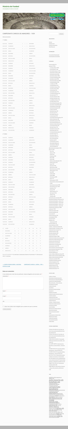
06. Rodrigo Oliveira (53, 75)
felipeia (57, 395)
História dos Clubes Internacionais (55, 237)
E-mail (4, 296)
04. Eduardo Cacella (53, 72)
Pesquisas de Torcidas (53, 263)
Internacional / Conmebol (54, 244)
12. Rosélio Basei (53, 85)
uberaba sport (52, 416)
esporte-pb (60, 393)
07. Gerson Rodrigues (54, 77)
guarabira (52, 397)
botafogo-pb (54, 382)
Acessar (50, 42)
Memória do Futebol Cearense (55, 308)
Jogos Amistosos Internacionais (55, 247)
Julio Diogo (8, 256)
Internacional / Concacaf (54, 242)
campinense (53, 392)
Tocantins (52, 196)
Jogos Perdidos (52, 307)
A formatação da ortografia (54, 56)
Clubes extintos (53, 393)
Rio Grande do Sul (53, 186)
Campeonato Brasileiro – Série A (55, 201)
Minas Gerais (52, 170)
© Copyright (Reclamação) (54, 54)
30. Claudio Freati (53, 114)
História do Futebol (11, 6)
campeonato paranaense (54, 391)
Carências (51, 209)
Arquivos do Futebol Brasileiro (55, 281)
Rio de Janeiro (32, 254)
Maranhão (52, 165)
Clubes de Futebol (52, 210)
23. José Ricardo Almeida (54, 103)
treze (58, 413)
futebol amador (61, 395)
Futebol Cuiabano (52, 295)
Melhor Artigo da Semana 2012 (55, 257)
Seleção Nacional (52, 265)
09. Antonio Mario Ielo (54, 80)
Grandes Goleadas (52, 233)
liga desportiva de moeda (55, 399)
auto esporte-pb (56, 380)
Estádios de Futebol (53, 292)
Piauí (51, 178)
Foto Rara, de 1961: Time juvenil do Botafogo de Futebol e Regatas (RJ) (57, 331)
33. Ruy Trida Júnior (53, 119)
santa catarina (54, 407)
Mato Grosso (52, 167)
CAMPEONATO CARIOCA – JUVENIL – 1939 (33, 264)
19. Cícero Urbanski (53, 96)
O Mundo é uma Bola (53, 258)
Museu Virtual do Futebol (54, 311)
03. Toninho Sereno (53, 71)
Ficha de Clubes (52, 223)
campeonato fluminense (53, 383)
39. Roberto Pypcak (53, 128)
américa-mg (52, 377)
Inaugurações (52, 221)
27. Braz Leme (52, 109)
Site (3, 301)
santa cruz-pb (52, 408)
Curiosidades (51, 217)
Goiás (51, 164)
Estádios (50, 220)
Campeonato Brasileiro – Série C (55, 204)
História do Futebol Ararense (54, 303)
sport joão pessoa (53, 410)
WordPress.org (52, 46)
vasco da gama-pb (52, 417)
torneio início (52, 413)
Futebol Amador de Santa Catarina (56, 294)
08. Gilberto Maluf (53, 79)
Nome (4, 291)
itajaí (56, 397)
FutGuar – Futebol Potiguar (54, 302)
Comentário (6, 276)
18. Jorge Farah (53, 95)
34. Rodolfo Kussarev (54, 120)
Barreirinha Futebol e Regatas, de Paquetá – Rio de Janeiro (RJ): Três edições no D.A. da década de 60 (57, 356)
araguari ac (59, 377)
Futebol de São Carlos (53, 297)
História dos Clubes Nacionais (55, 239)
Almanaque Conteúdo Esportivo (55, 278)
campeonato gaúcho (54, 384)
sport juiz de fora (53, 412)
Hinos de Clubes (52, 234)
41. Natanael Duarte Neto (55, 132)
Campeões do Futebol (53, 284)
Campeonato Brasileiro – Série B (55, 202)
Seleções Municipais (53, 268)
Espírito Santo (52, 162)
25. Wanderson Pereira (54, 106)
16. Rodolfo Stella (53, 91)
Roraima (51, 189)
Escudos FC (51, 290)
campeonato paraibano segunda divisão (57, 390)
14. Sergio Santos (53, 88)
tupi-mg (62, 413)
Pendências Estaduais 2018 (54, 260)
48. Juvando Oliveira (54, 143)
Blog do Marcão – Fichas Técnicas (55, 282)
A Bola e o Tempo (52, 276)
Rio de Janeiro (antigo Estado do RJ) (57, 181)
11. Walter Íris (52, 83)
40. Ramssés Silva (53, 130)
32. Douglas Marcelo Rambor (55, 117)
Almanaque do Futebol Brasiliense (55, 279)
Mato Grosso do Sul (54, 168)
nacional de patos (53, 404)
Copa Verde (51, 213)
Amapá (51, 154)
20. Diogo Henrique (53, 98)
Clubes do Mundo (52, 286)
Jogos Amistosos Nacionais (54, 249)
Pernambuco (52, 176)
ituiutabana (60, 397)
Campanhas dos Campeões (54, 197)
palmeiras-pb (53, 405)
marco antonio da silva (53, 359)
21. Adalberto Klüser (54, 99)
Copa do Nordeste (52, 212)
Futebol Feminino (52, 231)
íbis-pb (57, 417)
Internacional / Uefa (53, 246)
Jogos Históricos (52, 250)
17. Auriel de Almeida (54, 93)
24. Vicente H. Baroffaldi (54, 104)
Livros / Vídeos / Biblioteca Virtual (55, 254)
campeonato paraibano (54, 387)
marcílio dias (53, 401)
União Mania (51, 321)
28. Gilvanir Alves (53, 111)
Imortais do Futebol (53, 305)
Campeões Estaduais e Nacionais (55, 199)
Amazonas (52, 156)
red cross (59, 405)
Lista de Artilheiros (52, 252)
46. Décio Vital (52, 140)
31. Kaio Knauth (53, 115)
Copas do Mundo (52, 215)
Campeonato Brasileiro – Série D (55, 205)
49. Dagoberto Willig (54, 144)
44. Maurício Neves (53, 136)
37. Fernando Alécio (54, 125)
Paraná (51, 175)
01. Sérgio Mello (53, 67)
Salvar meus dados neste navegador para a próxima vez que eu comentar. (21, 306)
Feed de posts (52, 43)
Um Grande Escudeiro (53, 319)
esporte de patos (52, 394)
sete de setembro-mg (55, 410)
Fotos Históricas (52, 225)
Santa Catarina (53, 191)
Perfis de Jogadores (53, 262)
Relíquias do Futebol (53, 316)
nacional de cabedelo (54, 403)
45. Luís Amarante (53, 138)
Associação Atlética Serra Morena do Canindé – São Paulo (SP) (57, 340)
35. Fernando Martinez (54, 122)
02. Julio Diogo (16, 254)
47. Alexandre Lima (53, 141)
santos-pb (60, 408)
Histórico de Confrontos (54, 241)
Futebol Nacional (52, 300)
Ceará (51, 159)
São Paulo (52, 193)
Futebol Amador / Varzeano (54, 228)
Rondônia (52, 188)
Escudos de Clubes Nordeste (54, 289)
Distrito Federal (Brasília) (54, 160)
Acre (51, 151)
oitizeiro (59, 404)
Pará (51, 172)
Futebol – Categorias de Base (54, 226)
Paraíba (51, 173)
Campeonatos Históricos (24, 254)
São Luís (60, 412)
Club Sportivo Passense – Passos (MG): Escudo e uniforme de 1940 (57, 368)
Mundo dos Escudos (53, 310)
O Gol (50, 313)
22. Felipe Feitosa (53, 101)
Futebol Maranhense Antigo (54, 298)
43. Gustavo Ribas (53, 135)
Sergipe (51, 194)
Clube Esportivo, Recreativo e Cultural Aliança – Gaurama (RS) (57, 345)
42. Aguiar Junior (53, 133)
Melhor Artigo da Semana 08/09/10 (56, 255)
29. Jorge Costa (53, 112)
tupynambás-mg (53, 414)
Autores (50, 66)
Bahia (51, 157)
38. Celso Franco (53, 127)
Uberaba (59, 414)
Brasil (50, 149)
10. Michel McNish (53, 82)
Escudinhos (51, 287)
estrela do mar (52, 395)
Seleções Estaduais (52, 266)
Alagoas (51, 152)
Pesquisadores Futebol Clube (54, 315)
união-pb (59, 416)
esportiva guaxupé (59, 394)
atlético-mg (51, 378)
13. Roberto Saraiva (53, 87)
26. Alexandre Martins (54, 107)
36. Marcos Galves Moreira (55, 123)
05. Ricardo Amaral (53, 74)
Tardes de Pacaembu (53, 318)
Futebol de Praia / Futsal (54, 229)
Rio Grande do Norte (54, 185)
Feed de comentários (53, 45)
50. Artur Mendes (53, 146)
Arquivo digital (52, 64)
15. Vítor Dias (52, 90)
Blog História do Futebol (54, 148)
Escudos (50, 218)
